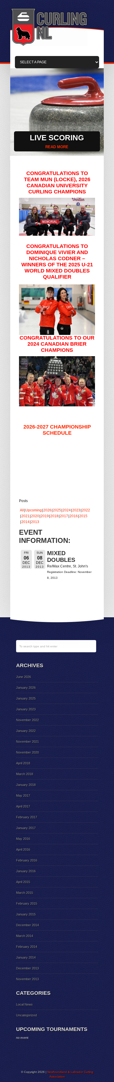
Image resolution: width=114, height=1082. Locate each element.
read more (56, 147)
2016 (74, 516)
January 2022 (26, 731)
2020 (35, 516)
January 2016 (26, 871)
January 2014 (26, 957)
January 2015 (26, 914)
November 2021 (27, 741)
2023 (76, 510)
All (22, 510)
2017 (64, 516)
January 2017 (26, 828)
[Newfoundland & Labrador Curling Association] (49, 45)
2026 (47, 510)
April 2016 (23, 849)
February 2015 (26, 903)
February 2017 (26, 817)
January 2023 (26, 709)
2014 (25, 522)
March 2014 (24, 936)
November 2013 (27, 979)
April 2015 (23, 882)
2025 (57, 510)
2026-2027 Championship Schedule (57, 430)
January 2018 (26, 784)
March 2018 (24, 774)
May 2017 (23, 795)
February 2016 (26, 860)
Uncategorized (26, 1015)
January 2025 (26, 698)
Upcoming (33, 510)
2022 (86, 510)
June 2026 (23, 677)
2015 (83, 516)
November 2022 (27, 720)
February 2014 (26, 946)
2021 (25, 516)
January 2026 (26, 687)
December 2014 (27, 925)
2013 (35, 522)
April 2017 (23, 806)
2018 (54, 516)
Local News (24, 1004)
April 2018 (23, 763)
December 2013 (27, 968)
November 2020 (27, 752)
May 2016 (23, 838)
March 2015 (24, 892)
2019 (45, 516)
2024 (67, 510)
